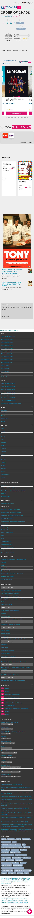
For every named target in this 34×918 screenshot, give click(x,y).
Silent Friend (4, 647)
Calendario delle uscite (7, 503)
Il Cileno (3, 613)
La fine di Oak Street (10, 700)
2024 (14, 336)
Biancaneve (27, 847)
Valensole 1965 (5, 496)
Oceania (3, 485)
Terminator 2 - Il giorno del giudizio (10, 624)
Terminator (20, 873)
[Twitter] (7, 23)
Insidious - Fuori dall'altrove (8, 488)
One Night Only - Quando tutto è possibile (12, 599)
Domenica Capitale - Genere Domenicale (12, 573)
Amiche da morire (6, 741)
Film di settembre (6, 374)
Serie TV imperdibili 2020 (8, 397)
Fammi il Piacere (5, 653)
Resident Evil (4, 524)
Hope (2, 535)
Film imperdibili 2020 (7, 354)
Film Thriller (4, 413)
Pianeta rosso (5, 727)
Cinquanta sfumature (20, 855)
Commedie (4, 410)
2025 (10, 336)
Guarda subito (16, 113)
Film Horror (4, 416)
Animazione (4, 418)
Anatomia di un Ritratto (7, 576)
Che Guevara (11, 873)
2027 (2, 336)
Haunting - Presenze (6, 755)
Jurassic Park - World (7, 855)
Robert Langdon (6, 863)
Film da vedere (5, 365)
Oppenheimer (15, 850)
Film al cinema (5, 368)
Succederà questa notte (7, 552)
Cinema (8, 878)
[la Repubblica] (23, 4)
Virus (3, 860)
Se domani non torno (7, 550)
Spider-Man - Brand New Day (12, 694)
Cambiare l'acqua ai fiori (7, 547)
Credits (3, 899)
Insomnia (3, 736)
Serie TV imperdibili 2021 (8, 395)
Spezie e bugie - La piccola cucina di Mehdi (13, 521)
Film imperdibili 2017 (7, 362)
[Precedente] (4, 178)
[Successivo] (30, 178)
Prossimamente (6, 882)
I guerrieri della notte (7, 770)
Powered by (23, 142)
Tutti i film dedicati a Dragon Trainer (11, 844)
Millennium (23, 863)
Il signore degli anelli (7, 870)
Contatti (9, 899)
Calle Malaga (4, 527)
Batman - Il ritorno (6, 751)
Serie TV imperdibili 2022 (8, 392)
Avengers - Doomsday (7, 518)
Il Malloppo (4, 644)
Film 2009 (4, 16)
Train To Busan (5, 630)
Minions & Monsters (10, 705)
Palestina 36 (4, 529)
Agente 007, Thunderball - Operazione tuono (13, 732)
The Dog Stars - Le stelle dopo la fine (11, 590)
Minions (4, 839)
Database (15, 878)
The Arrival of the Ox (6, 579)
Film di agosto (5, 371)
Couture (3, 601)
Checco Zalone (6, 850)
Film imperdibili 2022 (7, 348)
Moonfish (3, 562)
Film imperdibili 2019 (7, 356)
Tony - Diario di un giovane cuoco (10, 610)
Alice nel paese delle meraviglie (22, 870)
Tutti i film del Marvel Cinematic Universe (12, 868)
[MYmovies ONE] (25, 62)
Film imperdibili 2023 (7, 345)
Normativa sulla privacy (20, 899)
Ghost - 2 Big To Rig (6, 604)
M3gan (14, 842)
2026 (6, 336)
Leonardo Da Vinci (15, 852)
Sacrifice (7, 711)
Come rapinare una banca (8, 656)
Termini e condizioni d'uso (9, 901)
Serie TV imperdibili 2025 (8, 383)
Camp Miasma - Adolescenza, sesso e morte (13, 490)
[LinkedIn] (11, 23)
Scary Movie (11, 839)
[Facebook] (4, 23)
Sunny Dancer (5, 636)
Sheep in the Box (5, 616)
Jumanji (3, 746)
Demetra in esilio (5, 571)
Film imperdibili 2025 (7, 339)
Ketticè (3, 659)
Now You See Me (6, 842)
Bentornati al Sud (6, 541)
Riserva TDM (23, 901)
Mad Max (4, 873)
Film (20, 878)
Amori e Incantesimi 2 (7, 532)
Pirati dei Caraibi (6, 857)
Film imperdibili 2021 (7, 351)
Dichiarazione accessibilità (9, 902)
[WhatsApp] (14, 23)
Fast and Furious (17, 865)
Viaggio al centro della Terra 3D (9, 722)
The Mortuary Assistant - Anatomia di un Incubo (14, 662)
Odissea (7, 691)
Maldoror (3, 493)
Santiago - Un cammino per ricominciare (12, 515)
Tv (22, 880)
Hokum (7, 714)
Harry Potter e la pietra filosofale (10, 593)
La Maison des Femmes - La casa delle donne (13, 559)
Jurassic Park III (5, 765)
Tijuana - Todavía (6, 568)
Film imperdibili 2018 (7, 359)
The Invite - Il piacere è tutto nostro (10, 509)
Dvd (19, 880)
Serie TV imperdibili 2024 (8, 386)
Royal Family (5, 852)
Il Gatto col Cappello (6, 544)
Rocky (26, 873)
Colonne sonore (22, 882)
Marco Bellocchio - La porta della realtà (11, 619)
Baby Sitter (23, 850)
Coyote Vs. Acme (5, 633)
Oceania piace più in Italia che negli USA (12, 784)
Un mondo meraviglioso (7, 650)
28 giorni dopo (26, 839)
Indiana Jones (10, 860)
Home (3, 878)
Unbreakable (19, 860)
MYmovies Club (6, 884)
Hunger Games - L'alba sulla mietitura (11, 512)
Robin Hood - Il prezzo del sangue (14, 702)
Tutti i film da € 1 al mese (10, 62)
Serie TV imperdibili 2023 (8, 389)
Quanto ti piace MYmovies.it (9, 330)
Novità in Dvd (5, 377)
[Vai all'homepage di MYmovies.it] (10, 9)
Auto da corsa (26, 857)
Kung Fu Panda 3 (6, 774)
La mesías (10, 103)
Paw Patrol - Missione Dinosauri (9, 674)
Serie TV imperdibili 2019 (8, 400)
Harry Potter (15, 863)
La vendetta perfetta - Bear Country (10, 596)
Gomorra (18, 839)
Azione (3, 421)
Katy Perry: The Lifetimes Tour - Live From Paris (14, 639)
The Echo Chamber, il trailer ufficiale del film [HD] (14, 821)
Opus (23, 844)
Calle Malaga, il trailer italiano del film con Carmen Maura (16, 796)
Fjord (2, 538)
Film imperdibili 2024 (7, 342)
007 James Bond (16, 857)
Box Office (27, 880)
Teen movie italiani (7, 865)
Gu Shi (3, 565)
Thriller (10, 16)
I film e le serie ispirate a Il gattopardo (12, 847)
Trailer (14, 882)
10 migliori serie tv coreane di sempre (11, 403)
